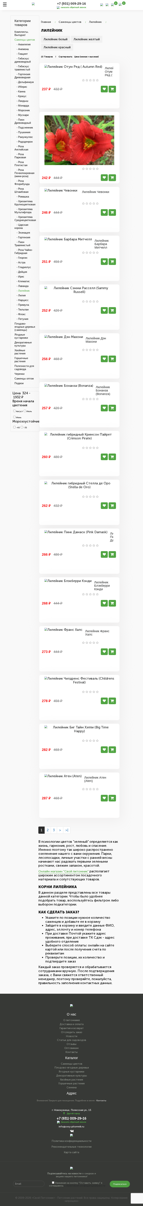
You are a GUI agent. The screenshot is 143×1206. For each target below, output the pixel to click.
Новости (71, 1036)
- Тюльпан (21, 309)
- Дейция (20, 271)
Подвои (19, 383)
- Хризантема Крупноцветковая (24, 203)
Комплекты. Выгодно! (21, 33)
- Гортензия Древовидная (22, 76)
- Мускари (21, 114)
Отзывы (71, 1044)
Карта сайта (71, 1152)
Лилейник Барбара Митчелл (102, 244)
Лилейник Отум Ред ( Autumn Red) (112, 75)
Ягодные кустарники (21, 336)
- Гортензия (22, 237)
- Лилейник (22, 290)
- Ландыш (21, 100)
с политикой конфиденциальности (84, 1185)
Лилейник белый (55, 39)
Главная (46, 22)
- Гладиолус (22, 267)
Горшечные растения (21, 360)
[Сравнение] (112, 4)
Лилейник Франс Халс (97, 632)
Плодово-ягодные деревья (71, 1067)
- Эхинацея (22, 232)
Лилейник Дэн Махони (96, 340)
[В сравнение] (104, 89)
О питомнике (71, 1020)
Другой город (73, 1113)
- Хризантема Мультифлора (23, 211)
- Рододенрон (23, 141)
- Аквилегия (22, 44)
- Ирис (19, 276)
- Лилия (20, 295)
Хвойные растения (19, 352)
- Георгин (20, 257)
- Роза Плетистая (20, 164)
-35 (25, 427)
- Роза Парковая (20, 156)
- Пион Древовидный (22, 121)
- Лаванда (21, 285)
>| (66, 830)
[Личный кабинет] (107, 4)
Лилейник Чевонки (95, 192)
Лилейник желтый (87, 39)
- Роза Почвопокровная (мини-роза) (24, 173)
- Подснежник (23, 127)
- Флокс (20, 314)
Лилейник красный (57, 47)
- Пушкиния (22, 132)
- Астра (19, 262)
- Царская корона (21, 226)
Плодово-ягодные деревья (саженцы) (24, 326)
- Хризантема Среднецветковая (25, 218)
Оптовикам (71, 1048)
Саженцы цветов (24, 39)
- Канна (19, 91)
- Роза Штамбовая (21, 190)
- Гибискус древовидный (22, 60)
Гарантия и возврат (71, 1028)
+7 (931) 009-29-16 (71, 3)
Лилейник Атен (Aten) (95, 779)
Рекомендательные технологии (71, 1146)
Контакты (71, 1052)
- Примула (21, 304)
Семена (72, 1087)
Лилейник (95, 22)
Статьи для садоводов (71, 1040)
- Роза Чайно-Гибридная (23, 251)
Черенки (19, 373)
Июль (29, 411)
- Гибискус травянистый (22, 68)
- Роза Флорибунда (21, 182)
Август (19, 411)
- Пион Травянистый (22, 244)
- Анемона (21, 49)
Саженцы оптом (24, 378)
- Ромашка (21, 196)
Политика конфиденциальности (71, 1141)
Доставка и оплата (72, 1024)
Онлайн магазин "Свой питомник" (63, 871)
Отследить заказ (71, 1032)
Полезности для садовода (24, 367)
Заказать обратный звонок (73, 1122)
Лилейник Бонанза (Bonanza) (103, 390)
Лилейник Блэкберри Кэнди (102, 586)
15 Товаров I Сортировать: (57, 56)
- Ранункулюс (23, 136)
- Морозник (22, 110)
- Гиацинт (21, 53)
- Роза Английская (21, 148)
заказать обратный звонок (73, 7)
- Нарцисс (21, 300)
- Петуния (21, 318)
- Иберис (20, 86)
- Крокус (20, 96)
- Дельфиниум (24, 82)
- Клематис (22, 281)
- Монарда (21, 105)
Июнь (18, 417)
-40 (18, 427)
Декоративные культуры (23, 344)
